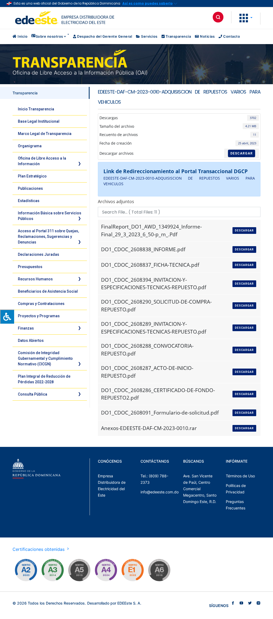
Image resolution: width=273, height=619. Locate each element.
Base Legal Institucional (38, 121)
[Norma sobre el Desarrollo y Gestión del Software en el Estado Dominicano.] (159, 570)
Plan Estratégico (32, 176)
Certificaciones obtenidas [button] (39, 549)
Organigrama (30, 146)
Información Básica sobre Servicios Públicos (49, 216)
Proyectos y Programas (39, 316)
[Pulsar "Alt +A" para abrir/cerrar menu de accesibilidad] (7, 317)
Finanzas (26, 328)
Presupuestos (30, 267)
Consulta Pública (32, 394)
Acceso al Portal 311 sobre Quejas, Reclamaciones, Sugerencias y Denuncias (48, 236)
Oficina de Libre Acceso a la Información (42, 161)
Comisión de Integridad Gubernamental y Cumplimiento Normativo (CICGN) (45, 358)
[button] (245, 17)
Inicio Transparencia (36, 109)
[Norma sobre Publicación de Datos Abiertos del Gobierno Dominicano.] (52, 570)
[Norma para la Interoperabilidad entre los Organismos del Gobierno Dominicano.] (106, 570)
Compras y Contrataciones (41, 303)
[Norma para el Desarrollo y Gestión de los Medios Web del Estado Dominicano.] (26, 570)
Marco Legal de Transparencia (44, 133)
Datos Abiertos (31, 340)
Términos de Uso (240, 476)
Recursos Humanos (35, 279)
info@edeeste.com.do (159, 492)
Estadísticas (28, 201)
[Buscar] (218, 17)
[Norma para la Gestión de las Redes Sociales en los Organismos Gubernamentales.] (132, 570)
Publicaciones (30, 188)
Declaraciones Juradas (38, 254)
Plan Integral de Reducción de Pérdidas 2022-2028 (44, 379)
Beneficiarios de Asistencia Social (48, 291)
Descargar (241, 153)
